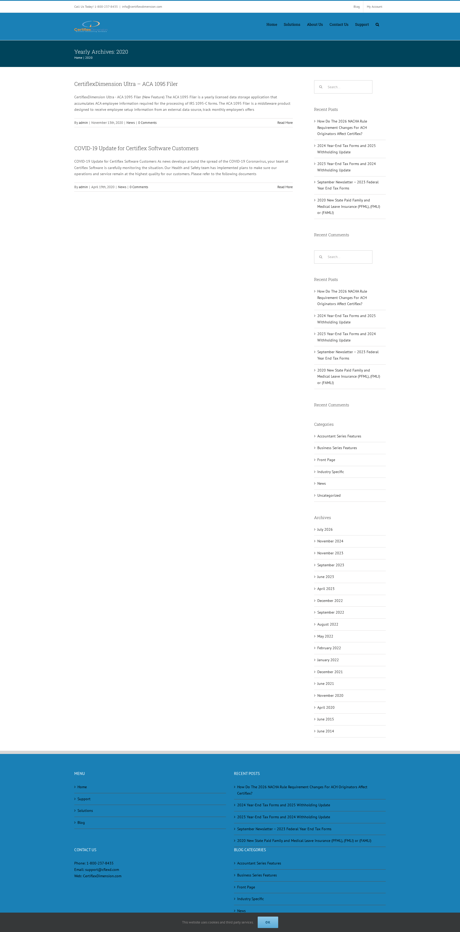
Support (84, 798)
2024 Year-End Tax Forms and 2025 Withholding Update (283, 805)
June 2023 (325, 576)
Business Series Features (337, 447)
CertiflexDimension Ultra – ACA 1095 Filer (126, 83)
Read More (285, 122)
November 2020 (330, 695)
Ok (267, 922)
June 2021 (325, 683)
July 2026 (325, 529)
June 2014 (325, 731)
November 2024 (330, 541)
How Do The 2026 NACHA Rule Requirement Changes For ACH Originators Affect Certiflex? (342, 127)
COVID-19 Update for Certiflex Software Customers (136, 148)
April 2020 (326, 707)
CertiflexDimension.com (102, 876)
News (130, 122)
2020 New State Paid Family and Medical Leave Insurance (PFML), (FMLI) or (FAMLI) (348, 206)
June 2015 (325, 719)
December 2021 (330, 671)
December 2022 (330, 600)
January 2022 (328, 659)
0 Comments (147, 122)
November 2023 (330, 553)
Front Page (326, 459)
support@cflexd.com (102, 869)
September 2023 (330, 565)
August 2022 (327, 624)
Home (82, 787)
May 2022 (325, 636)
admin (83, 122)
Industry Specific (330, 471)
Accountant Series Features (339, 436)
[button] (377, 24)
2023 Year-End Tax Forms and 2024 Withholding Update (283, 817)
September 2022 (330, 612)
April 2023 (326, 588)
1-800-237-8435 (100, 863)
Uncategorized (329, 495)
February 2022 (329, 648)
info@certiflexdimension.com (142, 7)
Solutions (85, 810)
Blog (81, 822)
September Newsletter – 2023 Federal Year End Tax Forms (284, 828)
